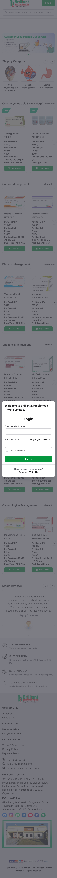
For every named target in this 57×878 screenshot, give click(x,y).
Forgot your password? (41, 439)
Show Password (18, 450)
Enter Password (12, 439)
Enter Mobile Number (15, 426)
